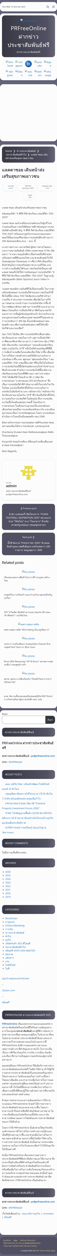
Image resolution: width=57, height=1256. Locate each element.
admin (10, 188)
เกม (7, 961)
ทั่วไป (8, 936)
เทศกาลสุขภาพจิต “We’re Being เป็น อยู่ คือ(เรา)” (26, 629)
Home (8, 151)
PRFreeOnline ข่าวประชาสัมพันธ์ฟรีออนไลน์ (21, 1243)
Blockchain (11, 918)
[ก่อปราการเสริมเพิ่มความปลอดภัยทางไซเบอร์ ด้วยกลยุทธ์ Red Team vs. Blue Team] (28, 638)
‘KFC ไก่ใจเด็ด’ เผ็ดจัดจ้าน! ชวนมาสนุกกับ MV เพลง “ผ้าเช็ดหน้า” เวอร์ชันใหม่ (27, 614)
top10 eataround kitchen (15, 978)
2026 (8, 871)
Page (15, 1240)
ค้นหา (5, 714)
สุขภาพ (9, 954)
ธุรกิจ (8, 939)
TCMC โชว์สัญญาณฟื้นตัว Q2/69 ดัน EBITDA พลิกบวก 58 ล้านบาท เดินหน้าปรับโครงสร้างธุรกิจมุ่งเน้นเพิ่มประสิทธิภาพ (27, 817)
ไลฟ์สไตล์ (10, 964)
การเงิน (9, 929)
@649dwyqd (15, 761)
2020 (8, 893)
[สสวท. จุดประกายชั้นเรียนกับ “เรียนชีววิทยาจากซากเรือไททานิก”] (28, 673)
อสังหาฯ (9, 957)
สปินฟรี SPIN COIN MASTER (20, 950)
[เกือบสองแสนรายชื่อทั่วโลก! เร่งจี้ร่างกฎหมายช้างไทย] (28, 572)
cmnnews (48, 1213)
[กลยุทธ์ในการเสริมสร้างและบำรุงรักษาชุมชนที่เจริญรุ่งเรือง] (28, 589)
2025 (8, 875)
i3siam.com (8, 990)
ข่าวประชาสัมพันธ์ (26, 151)
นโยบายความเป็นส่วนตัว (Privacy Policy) (20, 1246)
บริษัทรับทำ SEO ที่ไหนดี (17, 943)
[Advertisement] (28, 112)
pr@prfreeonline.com (43, 755)
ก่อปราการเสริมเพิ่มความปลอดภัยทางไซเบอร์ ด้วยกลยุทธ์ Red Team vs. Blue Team (27, 645)
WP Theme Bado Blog (45, 1250)
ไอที (7, 968)
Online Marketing (15, 925)
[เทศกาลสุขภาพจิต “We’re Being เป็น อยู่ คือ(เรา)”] (28, 624)
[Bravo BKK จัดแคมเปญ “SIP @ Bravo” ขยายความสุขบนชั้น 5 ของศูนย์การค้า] (28, 656)
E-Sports (10, 921)
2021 (8, 889)
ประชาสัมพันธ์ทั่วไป (16, 154)
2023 (8, 882)
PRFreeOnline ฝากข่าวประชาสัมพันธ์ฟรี (28, 36)
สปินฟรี (6, 1002)
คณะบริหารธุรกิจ (31, 1213)
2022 (8, 886)
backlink (7, 1240)
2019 (8, 896)
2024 (8, 879)
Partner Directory (27, 1240)
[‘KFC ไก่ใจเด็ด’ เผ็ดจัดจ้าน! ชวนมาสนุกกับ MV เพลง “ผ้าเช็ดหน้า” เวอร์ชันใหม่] (28, 607)
